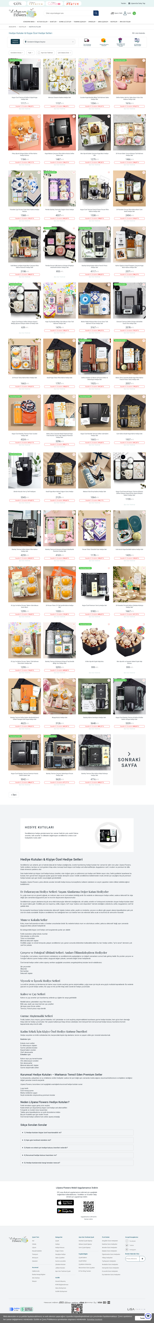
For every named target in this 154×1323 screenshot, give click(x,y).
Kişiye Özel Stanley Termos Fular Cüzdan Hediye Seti (24, 434)
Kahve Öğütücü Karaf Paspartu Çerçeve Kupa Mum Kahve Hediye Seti (129, 266)
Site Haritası (36, 1278)
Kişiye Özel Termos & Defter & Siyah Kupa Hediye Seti (24, 98)
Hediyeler (113, 22)
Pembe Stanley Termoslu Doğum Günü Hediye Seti (59, 210)
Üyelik (129, 13)
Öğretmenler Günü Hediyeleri (111, 1254)
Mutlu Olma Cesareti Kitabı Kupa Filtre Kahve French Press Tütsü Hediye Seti (129, 378)
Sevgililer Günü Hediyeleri (110, 1241)
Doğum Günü (59, 1251)
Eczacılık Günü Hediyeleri (110, 1271)
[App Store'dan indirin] (65, 1202)
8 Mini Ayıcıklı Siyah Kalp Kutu (94, 661)
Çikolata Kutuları (60, 1264)
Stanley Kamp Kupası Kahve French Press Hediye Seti (94, 266)
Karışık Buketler (37, 1251)
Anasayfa (12, 27)
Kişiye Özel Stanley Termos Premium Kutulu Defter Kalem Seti (24, 774)
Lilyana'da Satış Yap (137, 3)
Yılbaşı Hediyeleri (107, 1258)
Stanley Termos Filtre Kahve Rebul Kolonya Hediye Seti (94, 774)
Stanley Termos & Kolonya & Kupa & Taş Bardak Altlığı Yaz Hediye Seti (59, 662)
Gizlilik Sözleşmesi (61, 1291)
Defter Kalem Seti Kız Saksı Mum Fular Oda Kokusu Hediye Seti (129, 98)
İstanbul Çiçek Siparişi (85, 1241)
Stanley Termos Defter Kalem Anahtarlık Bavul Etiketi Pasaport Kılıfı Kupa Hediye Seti (24, 718)
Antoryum (35, 1258)
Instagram (133, 1250)
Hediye (57, 1244)
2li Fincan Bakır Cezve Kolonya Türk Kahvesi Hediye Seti (129, 154)
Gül (33, 1241)
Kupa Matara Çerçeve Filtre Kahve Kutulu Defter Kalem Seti (59, 154)
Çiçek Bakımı (83, 1257)
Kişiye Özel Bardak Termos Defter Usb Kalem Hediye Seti (94, 434)
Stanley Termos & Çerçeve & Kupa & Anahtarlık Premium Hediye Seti (59, 550)
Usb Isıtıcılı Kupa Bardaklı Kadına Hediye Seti (129, 549)
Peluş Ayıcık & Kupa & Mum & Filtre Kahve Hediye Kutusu (24, 154)
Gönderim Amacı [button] (16, 53)
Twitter (132, 1245)
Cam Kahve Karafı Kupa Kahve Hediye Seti (129, 434)
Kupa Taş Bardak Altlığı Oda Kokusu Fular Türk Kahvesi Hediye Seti (59, 322)
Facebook (133, 1241)
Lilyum (34, 1247)
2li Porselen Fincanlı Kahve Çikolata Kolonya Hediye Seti (129, 606)
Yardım (123, 3)
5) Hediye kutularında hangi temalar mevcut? (42, 1163)
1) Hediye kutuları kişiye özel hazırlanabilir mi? (43, 1133)
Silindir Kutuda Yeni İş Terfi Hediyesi (25, 491)
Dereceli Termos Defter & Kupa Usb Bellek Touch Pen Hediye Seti (129, 322)
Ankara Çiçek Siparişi (85, 1244)
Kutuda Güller (42, 22)
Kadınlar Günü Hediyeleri (109, 1244)
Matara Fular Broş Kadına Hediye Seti (94, 491)
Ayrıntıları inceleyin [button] (94, 1319)
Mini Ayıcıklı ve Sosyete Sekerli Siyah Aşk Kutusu (129, 662)
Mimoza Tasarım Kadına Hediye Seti (59, 97)
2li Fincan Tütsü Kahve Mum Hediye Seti (24, 377)
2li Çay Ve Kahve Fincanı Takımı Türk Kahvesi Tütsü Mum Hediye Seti (25, 662)
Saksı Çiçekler (103, 22)
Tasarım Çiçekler (80, 22)
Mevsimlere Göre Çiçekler (87, 1268)
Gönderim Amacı (29, 22)
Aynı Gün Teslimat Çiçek (62, 1271)
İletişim (34, 1281)
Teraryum (35, 1254)
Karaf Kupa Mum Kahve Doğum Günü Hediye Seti (59, 492)
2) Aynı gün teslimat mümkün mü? (37, 1140)
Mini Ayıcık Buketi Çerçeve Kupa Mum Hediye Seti (94, 154)
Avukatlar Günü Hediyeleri (110, 1264)
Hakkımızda (35, 1271)
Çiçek (57, 1241)
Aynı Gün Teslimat (47, 53)
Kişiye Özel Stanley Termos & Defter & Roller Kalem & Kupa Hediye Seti (129, 718)
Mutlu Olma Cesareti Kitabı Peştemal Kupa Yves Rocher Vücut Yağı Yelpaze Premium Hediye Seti (59, 435)
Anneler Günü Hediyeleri (109, 1247)
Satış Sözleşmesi (60, 1288)
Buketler (53, 22)
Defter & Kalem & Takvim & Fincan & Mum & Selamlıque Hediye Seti (94, 378)
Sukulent (35, 1261)
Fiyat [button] (30, 53)
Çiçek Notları (83, 1261)
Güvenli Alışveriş (60, 1281)
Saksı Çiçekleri (59, 1258)
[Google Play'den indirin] (65, 1210)
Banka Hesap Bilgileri (38, 1274)
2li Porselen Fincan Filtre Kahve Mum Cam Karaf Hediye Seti (129, 210)
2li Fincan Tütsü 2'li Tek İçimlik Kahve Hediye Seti (59, 606)
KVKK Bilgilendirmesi (61, 1284)
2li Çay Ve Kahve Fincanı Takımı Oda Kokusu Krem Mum (24, 606)
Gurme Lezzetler (65, 22)
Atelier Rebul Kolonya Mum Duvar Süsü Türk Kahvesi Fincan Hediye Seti (94, 322)
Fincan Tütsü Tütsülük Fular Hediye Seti (94, 549)
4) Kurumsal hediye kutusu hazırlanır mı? (40, 1155)
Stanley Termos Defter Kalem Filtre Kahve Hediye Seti (24, 550)
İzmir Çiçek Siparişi (84, 1247)
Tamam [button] (143, 1318)
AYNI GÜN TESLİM (125, 22)
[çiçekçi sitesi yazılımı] (136, 1309)
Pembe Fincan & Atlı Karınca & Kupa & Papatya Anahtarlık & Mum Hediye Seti (59, 266)
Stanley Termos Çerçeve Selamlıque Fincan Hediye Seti (59, 774)
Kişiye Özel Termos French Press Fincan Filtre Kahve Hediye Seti (94, 210)
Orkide (34, 1244)
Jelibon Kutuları (60, 1268)
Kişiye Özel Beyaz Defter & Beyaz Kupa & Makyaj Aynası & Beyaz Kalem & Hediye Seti (24, 322)
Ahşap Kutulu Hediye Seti (59, 717)
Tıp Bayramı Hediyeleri (109, 1261)
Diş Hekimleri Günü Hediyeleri (111, 1274)
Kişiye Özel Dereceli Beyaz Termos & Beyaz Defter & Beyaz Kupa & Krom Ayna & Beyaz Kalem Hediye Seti (129, 493)
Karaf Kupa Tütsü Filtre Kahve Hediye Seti (59, 377)
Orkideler (91, 22)
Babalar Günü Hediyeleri (109, 1251)
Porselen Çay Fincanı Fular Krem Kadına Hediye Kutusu (24, 210)
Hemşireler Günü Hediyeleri (110, 1268)
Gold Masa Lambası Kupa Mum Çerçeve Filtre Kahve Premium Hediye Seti (25, 266)
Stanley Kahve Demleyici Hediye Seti (94, 717)
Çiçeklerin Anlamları (85, 1264)
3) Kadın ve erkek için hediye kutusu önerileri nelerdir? (46, 1148)
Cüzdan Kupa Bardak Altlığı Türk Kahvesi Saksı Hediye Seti (94, 98)
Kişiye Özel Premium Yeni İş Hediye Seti (94, 605)
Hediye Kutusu (59, 1247)
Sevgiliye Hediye (60, 1254)
